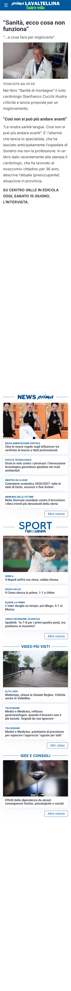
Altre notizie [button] (56, 514)
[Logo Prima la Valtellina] (35, 5)
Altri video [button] (57, 745)
